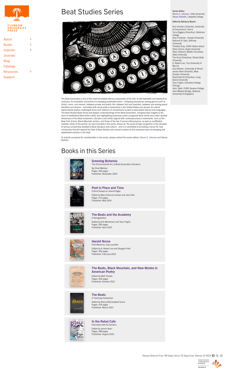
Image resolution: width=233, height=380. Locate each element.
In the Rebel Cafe (104, 321)
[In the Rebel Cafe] (77, 330)
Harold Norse (101, 241)
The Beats (99, 294)
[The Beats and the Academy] (77, 223)
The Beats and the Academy (111, 214)
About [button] (8, 39)
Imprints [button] (9, 50)
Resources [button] (11, 71)
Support (9, 77)
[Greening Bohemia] (77, 169)
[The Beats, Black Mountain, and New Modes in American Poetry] (77, 276)
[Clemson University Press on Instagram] (221, 356)
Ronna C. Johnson (148, 137)
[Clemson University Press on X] (217, 356)
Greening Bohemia (104, 161)
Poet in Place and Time (108, 188)
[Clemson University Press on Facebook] (213, 356)
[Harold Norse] (77, 249)
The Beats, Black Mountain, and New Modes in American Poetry (124, 269)
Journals (9, 55)
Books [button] (8, 44)
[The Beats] (77, 303)
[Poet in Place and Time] (77, 196)
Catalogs (10, 66)
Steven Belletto (179, 16)
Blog (7, 61)
